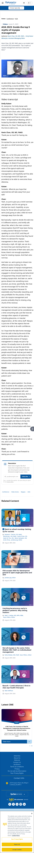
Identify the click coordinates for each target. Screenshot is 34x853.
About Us (17, 758)
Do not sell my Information (17, 771)
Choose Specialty (15, 8)
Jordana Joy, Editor (16, 540)
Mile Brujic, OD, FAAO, (10, 536)
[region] (17, 832)
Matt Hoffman (9, 690)
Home (3, 19)
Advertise (17, 756)
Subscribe (25, 476)
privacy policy (10, 482)
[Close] (32, 813)
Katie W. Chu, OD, (8, 538)
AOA (29, 492)
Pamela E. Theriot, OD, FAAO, (13, 534)
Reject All (17, 844)
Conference (10, 19)
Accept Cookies (17, 849)
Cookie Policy (16, 835)
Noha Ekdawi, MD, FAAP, (12, 655)
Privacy (17, 769)
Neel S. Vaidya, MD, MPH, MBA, (14, 615)
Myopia (23, 492)
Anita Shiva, (6, 540)
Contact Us (17, 762)
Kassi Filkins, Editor (9, 617)
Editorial (17, 760)
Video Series (15, 492)
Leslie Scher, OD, (22, 536)
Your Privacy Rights (17, 773)
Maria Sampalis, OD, (21, 538)
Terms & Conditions (17, 767)
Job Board (17, 764)
